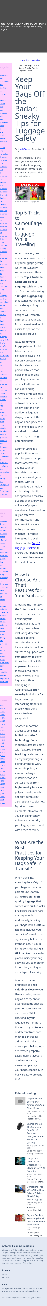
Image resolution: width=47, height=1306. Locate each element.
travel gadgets (32, 60)
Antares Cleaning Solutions (23, 23)
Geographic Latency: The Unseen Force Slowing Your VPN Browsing (36, 1165)
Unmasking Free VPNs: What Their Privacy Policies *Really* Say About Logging (35, 1193)
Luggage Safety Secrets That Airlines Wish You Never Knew (35, 1103)
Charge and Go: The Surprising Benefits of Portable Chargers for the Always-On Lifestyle (35, 1133)
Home (21, 60)
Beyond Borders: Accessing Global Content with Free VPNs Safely (36, 1220)
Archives (6, 1277)
